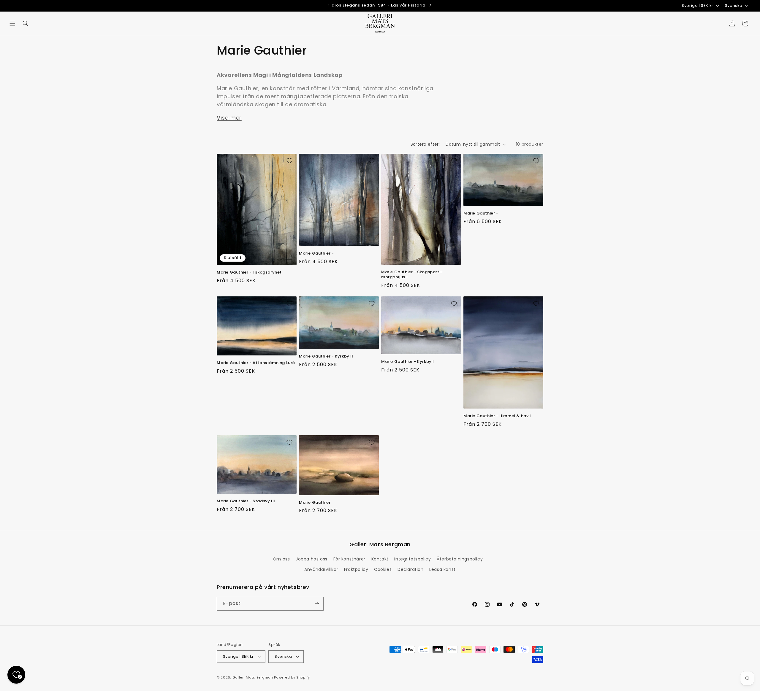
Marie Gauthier (314, 502)
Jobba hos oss (311, 559)
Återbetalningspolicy (460, 559)
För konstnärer (349, 559)
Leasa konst (442, 569)
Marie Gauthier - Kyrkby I (407, 361)
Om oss (281, 559)
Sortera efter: (425, 144)
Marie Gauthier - (316, 253)
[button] (12, 23)
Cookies (383, 569)
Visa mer (229, 117)
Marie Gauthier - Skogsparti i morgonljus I (411, 275)
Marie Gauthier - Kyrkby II (326, 356)
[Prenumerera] (316, 604)
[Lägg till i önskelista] (289, 161)
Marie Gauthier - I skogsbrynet (249, 272)
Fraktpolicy (356, 569)
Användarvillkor (321, 569)
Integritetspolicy (412, 559)
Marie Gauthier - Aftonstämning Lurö (256, 363)
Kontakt (380, 559)
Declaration (411, 569)
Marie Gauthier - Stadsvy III (246, 501)
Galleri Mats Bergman (252, 677)
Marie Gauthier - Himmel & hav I (497, 416)
